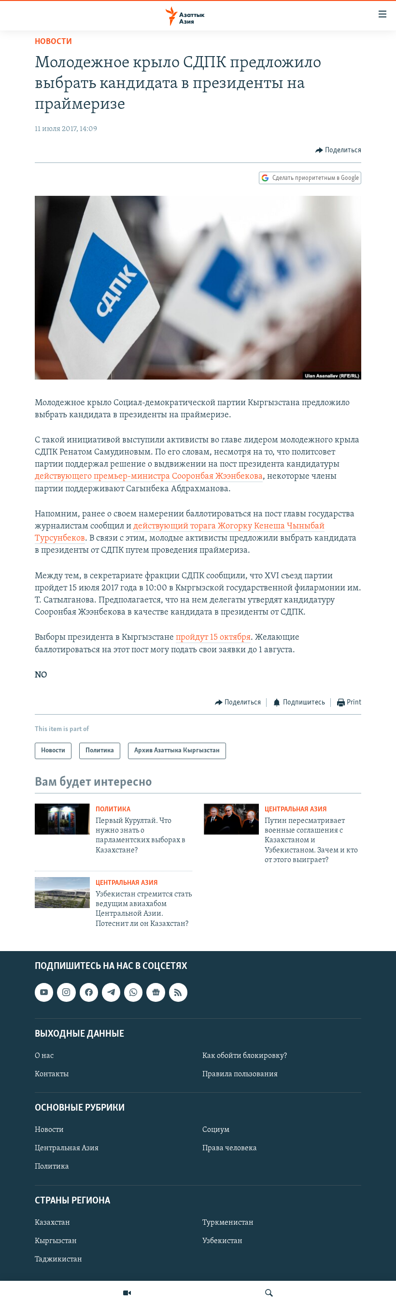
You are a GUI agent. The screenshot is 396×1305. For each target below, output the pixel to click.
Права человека (229, 1149)
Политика (113, 809)
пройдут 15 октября (213, 637)
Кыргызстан (56, 1241)
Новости (53, 42)
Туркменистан (228, 1223)
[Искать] (269, 1293)
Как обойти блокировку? (244, 1056)
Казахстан (52, 1223)
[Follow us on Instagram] (66, 992)
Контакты (52, 1074)
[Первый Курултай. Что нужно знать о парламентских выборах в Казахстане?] (62, 819)
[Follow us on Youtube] (44, 992)
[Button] (338, 150)
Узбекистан (222, 1241)
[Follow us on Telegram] (111, 992)
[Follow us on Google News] (155, 992)
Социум (215, 1130)
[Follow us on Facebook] (89, 992)
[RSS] (178, 992)
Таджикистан (58, 1259)
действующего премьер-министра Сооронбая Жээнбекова (149, 476)
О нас (44, 1056)
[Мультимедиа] (127, 1293)
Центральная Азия (296, 809)
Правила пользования (240, 1074)
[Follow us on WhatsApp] (133, 992)
